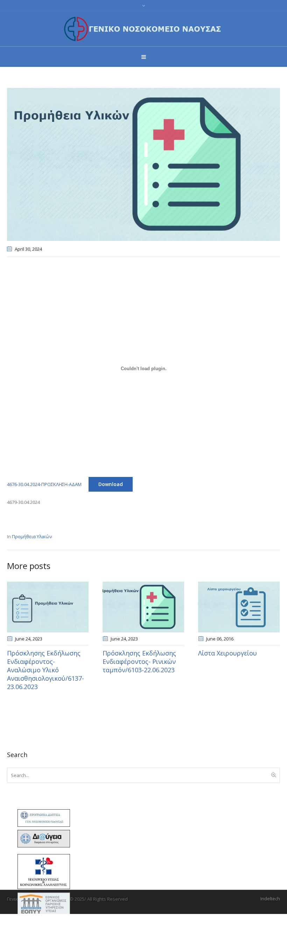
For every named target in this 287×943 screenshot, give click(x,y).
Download (110, 484)
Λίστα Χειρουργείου (227, 653)
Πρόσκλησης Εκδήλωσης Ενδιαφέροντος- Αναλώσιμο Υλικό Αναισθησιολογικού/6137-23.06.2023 (45, 670)
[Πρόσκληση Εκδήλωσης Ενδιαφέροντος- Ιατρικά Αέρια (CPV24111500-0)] (143, 164)
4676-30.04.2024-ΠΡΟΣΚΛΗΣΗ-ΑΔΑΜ (44, 484)
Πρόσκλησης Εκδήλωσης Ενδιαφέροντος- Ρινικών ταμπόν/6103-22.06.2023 (139, 661)
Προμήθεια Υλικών (32, 536)
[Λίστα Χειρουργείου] (239, 607)
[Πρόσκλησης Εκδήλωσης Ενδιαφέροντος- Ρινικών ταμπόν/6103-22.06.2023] (143, 607)
